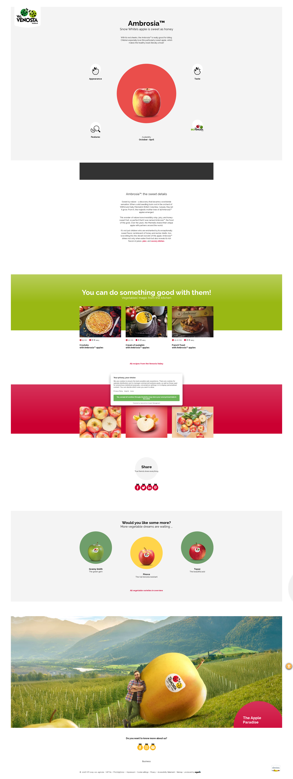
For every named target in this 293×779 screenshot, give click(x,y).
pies (144, 241)
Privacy (153, 772)
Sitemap (180, 772)
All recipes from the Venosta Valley (146, 363)
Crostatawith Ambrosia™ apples (91, 346)
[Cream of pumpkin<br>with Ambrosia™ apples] (146, 321)
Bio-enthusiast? (197, 139)
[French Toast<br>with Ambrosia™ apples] (192, 321)
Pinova (146, 574)
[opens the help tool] (289, 666)
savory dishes (157, 241)
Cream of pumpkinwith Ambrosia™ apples (137, 346)
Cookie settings (142, 772)
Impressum (131, 772)
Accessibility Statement (166, 772)
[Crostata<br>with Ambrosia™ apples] (100, 321)
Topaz (197, 569)
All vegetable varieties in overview (146, 590)
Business (146, 761)
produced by (189, 772)
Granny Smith (96, 569)
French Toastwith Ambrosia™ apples (184, 346)
